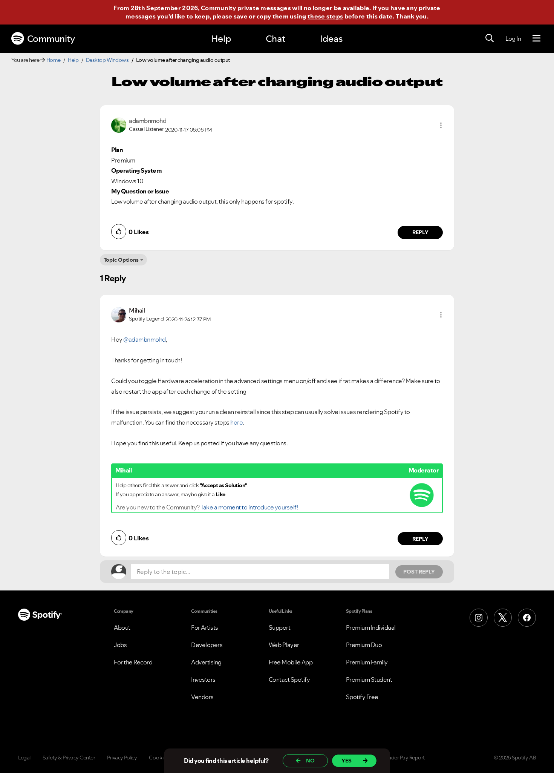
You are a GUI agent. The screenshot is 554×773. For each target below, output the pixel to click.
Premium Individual (371, 627)
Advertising (206, 662)
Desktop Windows (107, 60)
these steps (325, 16)
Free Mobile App (291, 662)
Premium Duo (364, 645)
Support (280, 627)
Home (53, 60)
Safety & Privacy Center (69, 757)
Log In (513, 38)
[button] (441, 125)
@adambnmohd (144, 339)
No (310, 760)
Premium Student (369, 679)
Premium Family (367, 662)
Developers (206, 645)
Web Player (284, 645)
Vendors (202, 697)
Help (221, 38)
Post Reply (419, 571)
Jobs (120, 645)
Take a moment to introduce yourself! (249, 507)
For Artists (204, 627)
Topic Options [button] (121, 260)
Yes (346, 760)
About (122, 627)
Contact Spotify (289, 679)
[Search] (489, 38)
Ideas (331, 38)
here (236, 422)
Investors (203, 679)
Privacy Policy (122, 757)
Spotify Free (362, 697)
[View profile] (118, 124)
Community (51, 38)
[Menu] (536, 38)
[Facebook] (527, 618)
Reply (420, 232)
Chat (275, 38)
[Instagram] (479, 618)
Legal (24, 757)
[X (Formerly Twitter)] (503, 618)
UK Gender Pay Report (399, 757)
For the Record (133, 662)
